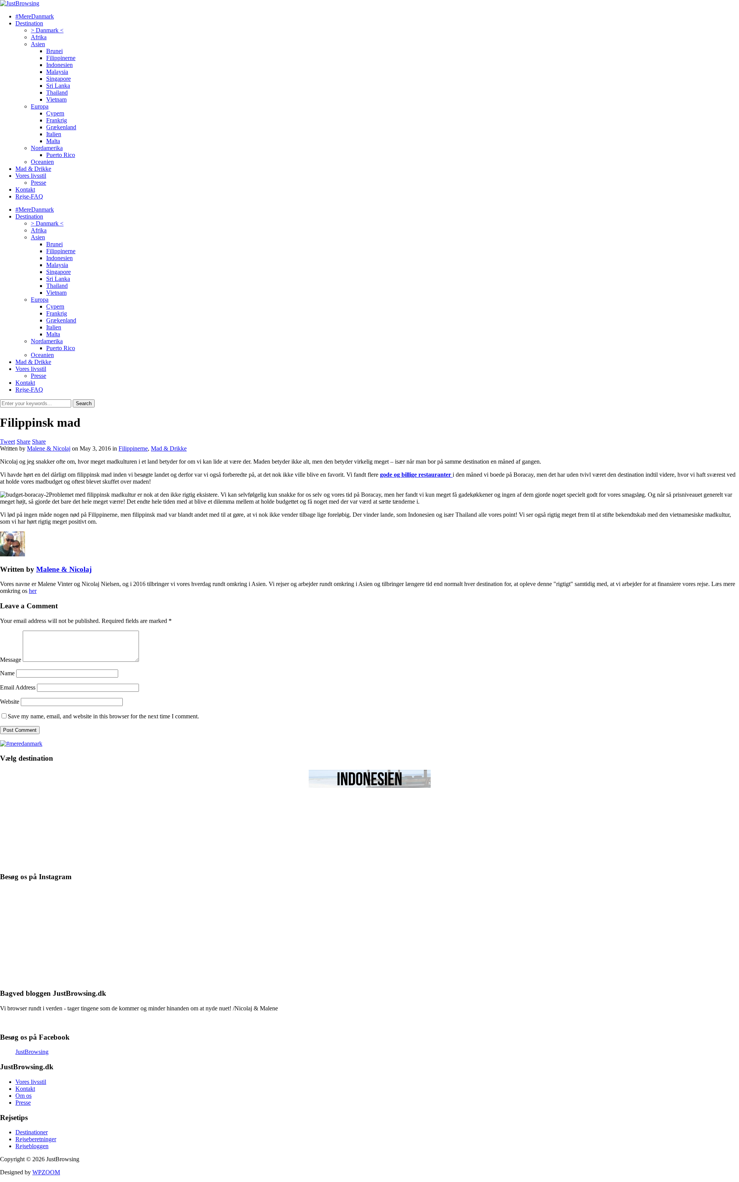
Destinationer (31, 1132)
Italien (53, 134)
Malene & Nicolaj (48, 448)
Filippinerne (60, 58)
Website (9, 701)
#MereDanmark (34, 16)
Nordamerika (47, 148)
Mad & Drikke (33, 168)
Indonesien (59, 65)
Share (23, 441)
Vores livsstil (30, 175)
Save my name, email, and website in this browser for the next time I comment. (103, 716)
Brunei (54, 51)
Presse (38, 182)
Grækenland (61, 127)
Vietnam (56, 99)
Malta (53, 141)
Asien (38, 44)
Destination (29, 23)
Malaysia (57, 71)
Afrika (39, 37)
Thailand (57, 92)
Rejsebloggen (31, 1146)
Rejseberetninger (35, 1139)
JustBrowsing (31, 1051)
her (33, 591)
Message (10, 659)
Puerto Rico (60, 155)
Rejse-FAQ (29, 196)
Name (7, 673)
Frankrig (56, 120)
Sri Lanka (58, 85)
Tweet (7, 441)
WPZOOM (46, 1172)
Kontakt (25, 189)
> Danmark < (47, 30)
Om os (23, 1095)
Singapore (58, 78)
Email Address (17, 687)
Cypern (55, 113)
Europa (39, 106)
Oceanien (42, 162)
